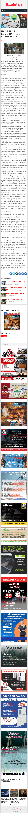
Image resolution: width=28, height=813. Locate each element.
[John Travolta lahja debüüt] (23, 793)
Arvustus (17, 39)
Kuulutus (21, 809)
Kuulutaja (3, 39)
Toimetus (7, 809)
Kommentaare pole (10, 284)
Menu (3, 10)
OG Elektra (4, 336)
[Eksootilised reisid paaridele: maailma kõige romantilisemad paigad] (14, 793)
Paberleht (15, 811)
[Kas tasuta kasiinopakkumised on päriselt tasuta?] (5, 793)
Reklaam (14, 809)
